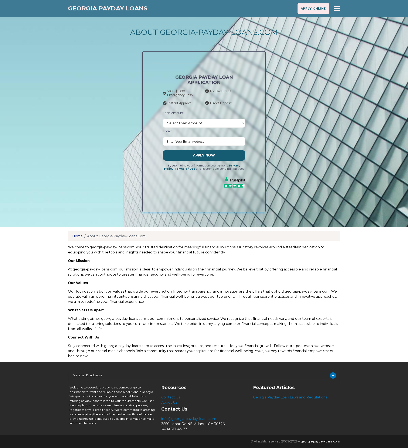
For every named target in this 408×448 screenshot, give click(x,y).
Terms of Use (185, 168)
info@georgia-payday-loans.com (188, 419)
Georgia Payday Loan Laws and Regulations (290, 397)
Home (77, 236)
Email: (167, 131)
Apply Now (204, 155)
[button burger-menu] (337, 8)
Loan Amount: (173, 112)
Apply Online (313, 8)
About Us (169, 402)
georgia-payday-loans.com (320, 441)
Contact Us (170, 397)
